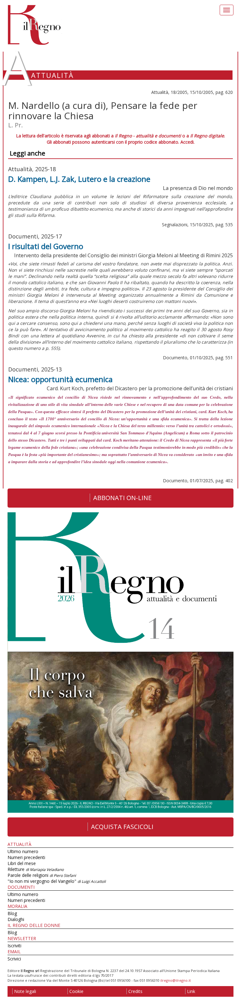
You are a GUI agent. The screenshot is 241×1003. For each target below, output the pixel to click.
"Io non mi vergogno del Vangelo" (57, 881)
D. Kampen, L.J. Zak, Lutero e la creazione (79, 179)
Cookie (76, 991)
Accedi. (187, 142)
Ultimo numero (23, 851)
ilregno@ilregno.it (175, 980)
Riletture (36, 869)
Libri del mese (22, 863)
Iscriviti (14, 946)
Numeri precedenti (26, 857)
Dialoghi (16, 919)
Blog (12, 913)
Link (191, 991)
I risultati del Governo (45, 246)
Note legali (25, 991)
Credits (135, 991)
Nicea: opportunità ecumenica (60, 379)
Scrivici (14, 959)
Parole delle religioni (42, 875)
